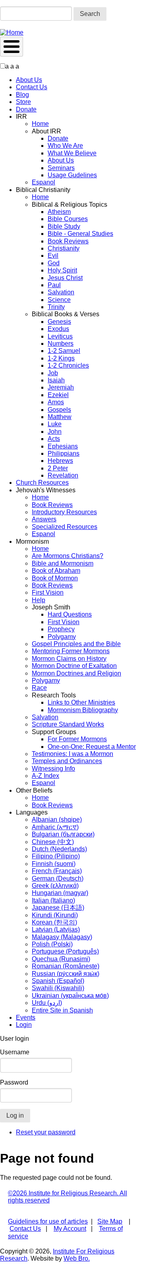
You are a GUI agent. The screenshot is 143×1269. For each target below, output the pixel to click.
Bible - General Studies (80, 233)
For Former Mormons (77, 739)
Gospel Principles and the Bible (76, 643)
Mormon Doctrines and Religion (76, 673)
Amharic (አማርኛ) (55, 827)
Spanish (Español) (58, 980)
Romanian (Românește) (65, 966)
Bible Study (64, 226)
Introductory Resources (64, 512)
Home (40, 123)
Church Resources (42, 482)
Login (24, 1024)
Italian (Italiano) (53, 900)
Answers (44, 519)
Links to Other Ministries (81, 702)
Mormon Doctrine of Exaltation (74, 665)
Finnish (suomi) (53, 863)
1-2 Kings (61, 358)
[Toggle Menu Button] (11, 47)
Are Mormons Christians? (67, 555)
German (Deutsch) (57, 878)
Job (53, 373)
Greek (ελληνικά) (55, 885)
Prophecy (61, 629)
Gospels (59, 409)
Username (14, 1052)
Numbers (60, 343)
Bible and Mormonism (62, 563)
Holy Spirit (62, 270)
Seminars (61, 167)
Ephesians (63, 446)
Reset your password (45, 1132)
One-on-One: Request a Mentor (92, 746)
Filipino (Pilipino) (56, 856)
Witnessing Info (53, 768)
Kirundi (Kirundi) (55, 915)
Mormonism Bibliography (83, 710)
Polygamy (62, 636)
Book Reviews (68, 241)
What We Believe (72, 153)
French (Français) (57, 871)
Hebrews (60, 460)
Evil (53, 255)
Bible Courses (68, 218)
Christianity (63, 248)
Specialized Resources (64, 526)
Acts (54, 438)
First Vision (48, 592)
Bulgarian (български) (63, 834)
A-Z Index (45, 775)
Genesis (59, 321)
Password (14, 1082)
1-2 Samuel (64, 350)
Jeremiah (61, 387)
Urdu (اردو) (47, 1002)
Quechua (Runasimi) (61, 959)
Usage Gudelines (72, 175)
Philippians (63, 453)
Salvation (61, 292)
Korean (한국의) (54, 922)
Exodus (58, 328)
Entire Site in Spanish (62, 1010)
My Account (70, 1228)
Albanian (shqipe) (57, 819)
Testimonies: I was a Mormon (72, 753)
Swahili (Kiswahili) (58, 988)
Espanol (43, 182)
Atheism (59, 211)
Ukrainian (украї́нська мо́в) (70, 995)
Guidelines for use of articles (48, 1221)
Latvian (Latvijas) (56, 929)
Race (39, 687)
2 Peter (58, 468)
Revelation (63, 475)
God (54, 263)
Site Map (109, 1221)
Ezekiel (58, 395)
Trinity (56, 307)
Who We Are (65, 145)
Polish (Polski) (52, 944)
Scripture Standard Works (68, 724)
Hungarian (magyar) (60, 892)
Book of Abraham (56, 570)
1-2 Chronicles (68, 365)
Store (23, 101)
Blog (22, 94)
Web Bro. (77, 1258)
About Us (29, 79)
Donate (26, 109)
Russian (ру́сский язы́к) (65, 973)
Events (25, 1017)
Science (59, 299)
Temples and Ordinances (67, 761)
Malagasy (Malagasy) (62, 937)
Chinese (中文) (53, 841)
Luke (55, 424)
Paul (54, 285)
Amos (56, 402)
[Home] (11, 32)
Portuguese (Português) (65, 951)
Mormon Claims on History (69, 658)
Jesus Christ (65, 277)
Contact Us (31, 87)
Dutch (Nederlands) (59, 849)
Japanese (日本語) (58, 907)
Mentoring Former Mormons (71, 651)
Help (38, 600)
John (55, 431)
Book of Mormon (55, 578)
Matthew (60, 416)
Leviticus (60, 336)
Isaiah (56, 380)
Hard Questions (70, 614)
